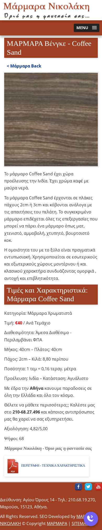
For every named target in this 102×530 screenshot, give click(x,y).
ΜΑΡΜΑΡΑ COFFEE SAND (47, 10)
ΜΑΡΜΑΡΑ (57, 523)
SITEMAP (80, 523)
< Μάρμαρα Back (24, 66)
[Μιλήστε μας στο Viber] (91, 519)
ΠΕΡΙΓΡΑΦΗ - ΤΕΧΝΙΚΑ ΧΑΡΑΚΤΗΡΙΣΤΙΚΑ (53, 465)
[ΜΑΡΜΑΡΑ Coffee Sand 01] (51, 165)
